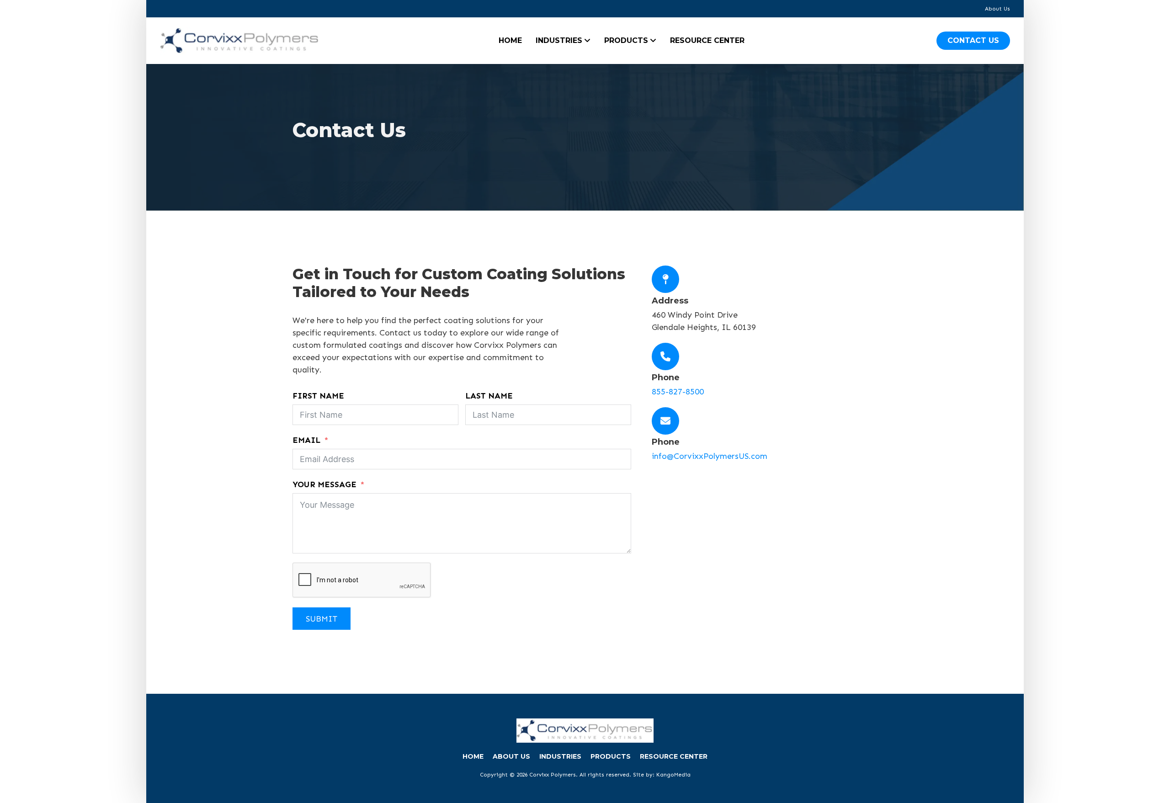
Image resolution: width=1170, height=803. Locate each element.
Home (510, 40)
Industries (559, 40)
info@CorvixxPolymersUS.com (709, 456)
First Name (318, 396)
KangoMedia (673, 774)
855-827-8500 (678, 392)
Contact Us (973, 40)
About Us (997, 8)
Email (306, 440)
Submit (321, 619)
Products (626, 40)
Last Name (489, 396)
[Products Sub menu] (653, 40)
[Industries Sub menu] (587, 40)
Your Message (324, 484)
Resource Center (707, 40)
